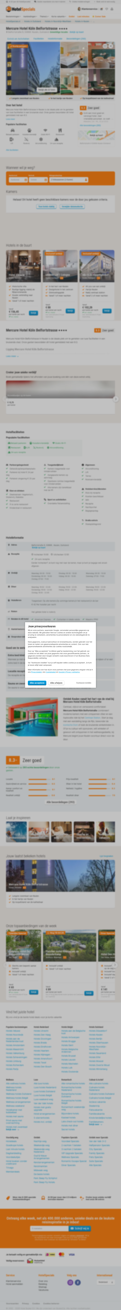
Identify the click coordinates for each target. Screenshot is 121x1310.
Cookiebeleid (51, 672)
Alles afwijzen (56, 683)
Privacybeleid (36, 672)
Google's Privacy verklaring (69, 672)
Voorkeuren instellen (83, 683)
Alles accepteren (37, 683)
